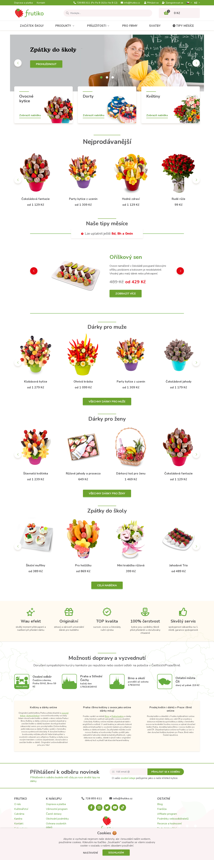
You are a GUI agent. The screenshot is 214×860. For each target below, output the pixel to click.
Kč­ (196, 3)
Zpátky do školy (107, 510)
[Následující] (196, 63)
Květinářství (21, 809)
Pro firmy (130, 26)
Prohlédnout (46, 64)
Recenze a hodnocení (169, 823)
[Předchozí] (18, 63)
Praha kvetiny (118, 716)
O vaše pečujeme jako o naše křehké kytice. (145, 778)
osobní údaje (128, 778)
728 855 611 (97, 2)
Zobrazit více (125, 293)
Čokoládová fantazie (35, 199)
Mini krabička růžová (130, 565)
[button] (90, 853)
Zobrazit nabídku (30, 115)
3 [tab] (113, 77)
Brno (107, 716)
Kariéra (18, 819)
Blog (160, 804)
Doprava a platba (23, 2)
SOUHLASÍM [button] (116, 852)
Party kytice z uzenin (83, 199)
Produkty (63, 26)
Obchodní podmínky (57, 819)
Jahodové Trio (178, 565)
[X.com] (107, 807)
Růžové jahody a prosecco (83, 473)
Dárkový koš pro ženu (130, 473)
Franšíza (162, 809)
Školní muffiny (35, 565)
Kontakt (41, 2)
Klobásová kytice (35, 382)
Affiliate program (167, 814)
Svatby (155, 26)
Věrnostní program (57, 809)
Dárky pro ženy (107, 418)
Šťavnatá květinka (35, 473)
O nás (17, 804)
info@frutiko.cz (132, 2)
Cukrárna (19, 814)
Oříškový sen (126, 257)
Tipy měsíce (185, 26)
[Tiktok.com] (122, 807)
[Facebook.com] (91, 807)
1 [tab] (101, 77)
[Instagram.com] (99, 807)
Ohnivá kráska (83, 382)
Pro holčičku (83, 565)
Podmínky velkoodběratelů (173, 819)
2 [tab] (107, 77)
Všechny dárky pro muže (107, 401)
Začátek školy (32, 26)
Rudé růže (178, 199)
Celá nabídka (107, 585)
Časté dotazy (54, 814)
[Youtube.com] (115, 807)
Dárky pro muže (107, 327)
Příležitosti (96, 26)
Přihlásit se (153, 2)
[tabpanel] (107, 63)
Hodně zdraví (131, 199)
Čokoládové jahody (178, 382)
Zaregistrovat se (174, 2)
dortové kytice (32, 715)
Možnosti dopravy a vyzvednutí (107, 658)
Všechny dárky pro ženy (107, 493)
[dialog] (107, 844)
